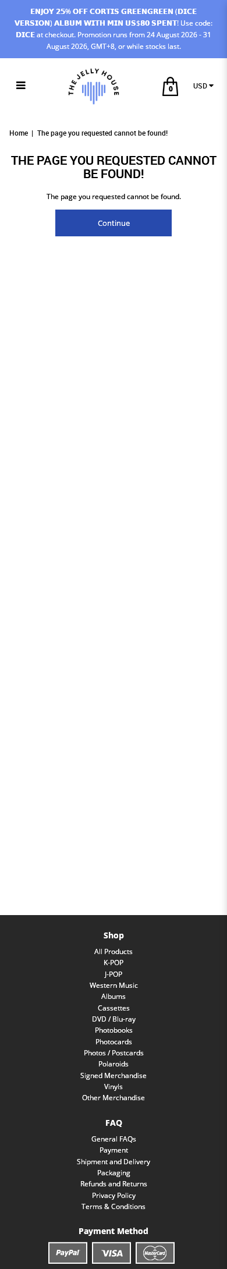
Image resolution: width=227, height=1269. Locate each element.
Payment (114, 1150)
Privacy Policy (114, 1195)
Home (18, 133)
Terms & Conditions (113, 1206)
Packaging (113, 1173)
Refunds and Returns (113, 1184)
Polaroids (113, 1064)
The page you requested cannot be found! (102, 133)
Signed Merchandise (113, 1075)
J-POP (113, 974)
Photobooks (114, 1030)
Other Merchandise (113, 1098)
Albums (113, 996)
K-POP (113, 962)
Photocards (113, 1042)
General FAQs (113, 1139)
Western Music (114, 985)
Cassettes (114, 1008)
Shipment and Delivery (113, 1162)
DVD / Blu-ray (114, 1019)
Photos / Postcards (114, 1053)
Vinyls (113, 1086)
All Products (113, 951)
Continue (114, 223)
